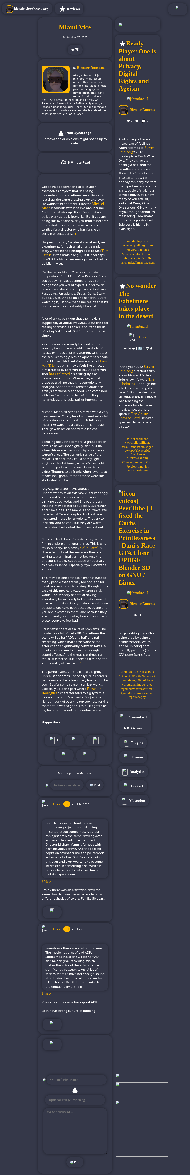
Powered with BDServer (135, 722)
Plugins (136, 743)
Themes (136, 757)
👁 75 (75, 50)
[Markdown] (85, 755)
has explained (59, 374)
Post (76, 1162)
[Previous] (95, 740)
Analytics (137, 771)
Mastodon (136, 800)
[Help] (52, 1044)
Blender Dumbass (91, 68)
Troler (57, 804)
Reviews (73, 9)
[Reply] (52, 912)
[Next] (74, 740)
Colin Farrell (90, 548)
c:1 (67, 929)
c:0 (67, 804)
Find (96, 785)
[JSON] (64, 755)
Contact (136, 786)
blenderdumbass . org (30, 9)
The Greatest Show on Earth (134, 415)
